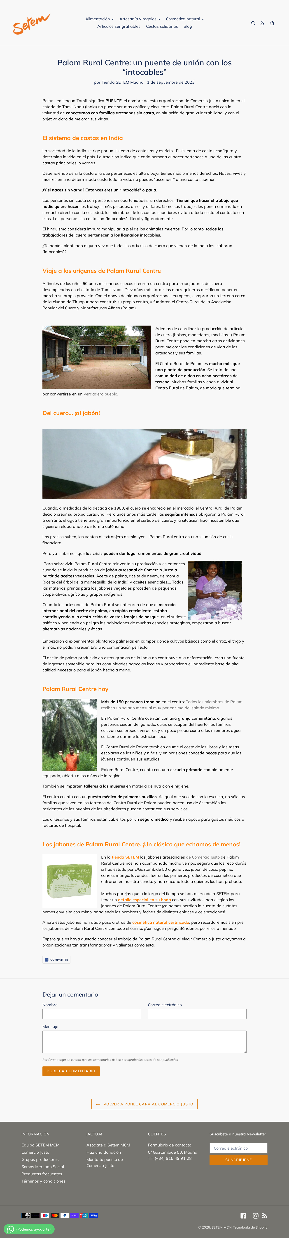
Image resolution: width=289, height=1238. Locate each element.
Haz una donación (103, 1152)
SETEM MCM (222, 1227)
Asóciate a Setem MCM (108, 1145)
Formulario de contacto (169, 1145)
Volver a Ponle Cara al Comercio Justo (148, 1104)
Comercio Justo (35, 1152)
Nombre (50, 1004)
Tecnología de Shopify (250, 1227)
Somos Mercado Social (42, 1166)
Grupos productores (40, 1159)
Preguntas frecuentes (41, 1173)
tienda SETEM (125, 857)
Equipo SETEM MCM (40, 1145)
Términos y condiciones (43, 1181)
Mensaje (50, 1026)
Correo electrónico (165, 1004)
